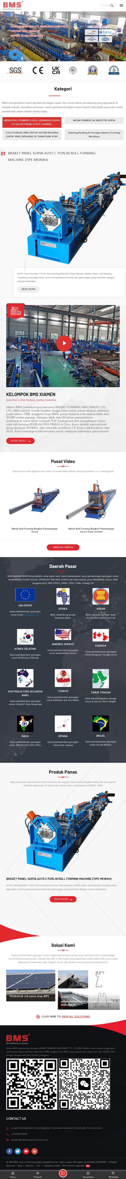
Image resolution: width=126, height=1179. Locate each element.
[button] (123, 38)
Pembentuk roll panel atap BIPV (29, 996)
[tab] (31, 122)
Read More (28, 289)
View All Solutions (76, 1016)
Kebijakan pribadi (52, 1165)
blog (20, 1165)
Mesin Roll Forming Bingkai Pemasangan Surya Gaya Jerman (91, 530)
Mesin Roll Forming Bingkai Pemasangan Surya (35, 530)
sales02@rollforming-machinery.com (29, 1139)
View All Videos (63, 547)
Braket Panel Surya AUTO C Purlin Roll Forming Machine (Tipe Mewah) (52, 156)
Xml (38, 1165)
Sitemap (29, 1165)
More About (18, 440)
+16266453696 (19, 1134)
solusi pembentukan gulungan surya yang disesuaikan (87, 1003)
